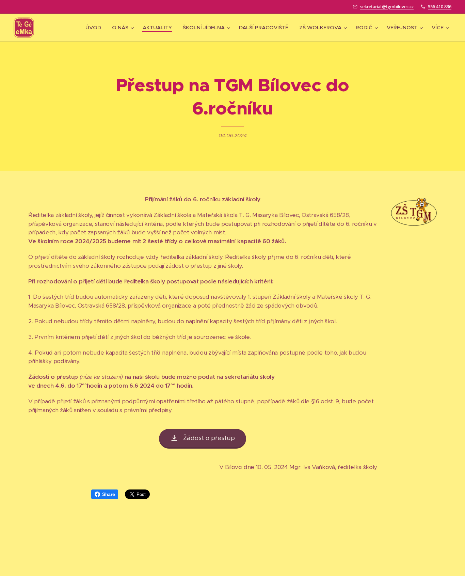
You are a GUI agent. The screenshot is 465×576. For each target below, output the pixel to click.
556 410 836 (439, 6)
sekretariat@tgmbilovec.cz (387, 6)
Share (108, 494)
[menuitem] (95, 27)
